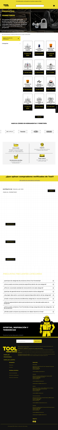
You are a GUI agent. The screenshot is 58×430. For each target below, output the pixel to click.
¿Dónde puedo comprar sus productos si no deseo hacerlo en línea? (23, 311)
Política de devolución (13, 377)
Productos (11, 365)
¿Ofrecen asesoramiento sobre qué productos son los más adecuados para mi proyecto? (26, 303)
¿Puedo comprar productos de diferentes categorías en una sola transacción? (26, 298)
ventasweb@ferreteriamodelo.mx (39, 371)
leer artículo (10, 224)
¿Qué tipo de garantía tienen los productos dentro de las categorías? (24, 291)
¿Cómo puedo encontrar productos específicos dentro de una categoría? (25, 284)
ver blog (51, 190)
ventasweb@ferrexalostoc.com (38, 393)
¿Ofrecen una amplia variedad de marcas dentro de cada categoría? (23, 288)
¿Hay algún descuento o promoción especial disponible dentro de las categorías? (27, 295)
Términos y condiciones (14, 375)
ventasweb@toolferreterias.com (38, 381)
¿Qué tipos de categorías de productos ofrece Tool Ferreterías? (22, 280)
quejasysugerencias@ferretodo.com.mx (39, 383)
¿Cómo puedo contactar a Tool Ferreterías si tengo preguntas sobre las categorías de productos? (28, 307)
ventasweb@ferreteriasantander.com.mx (40, 402)
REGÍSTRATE (38, 341)
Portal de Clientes (9, 360)
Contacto (11, 367)
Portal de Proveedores (8, 356)
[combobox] (30, 6)
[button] (52, 6)
